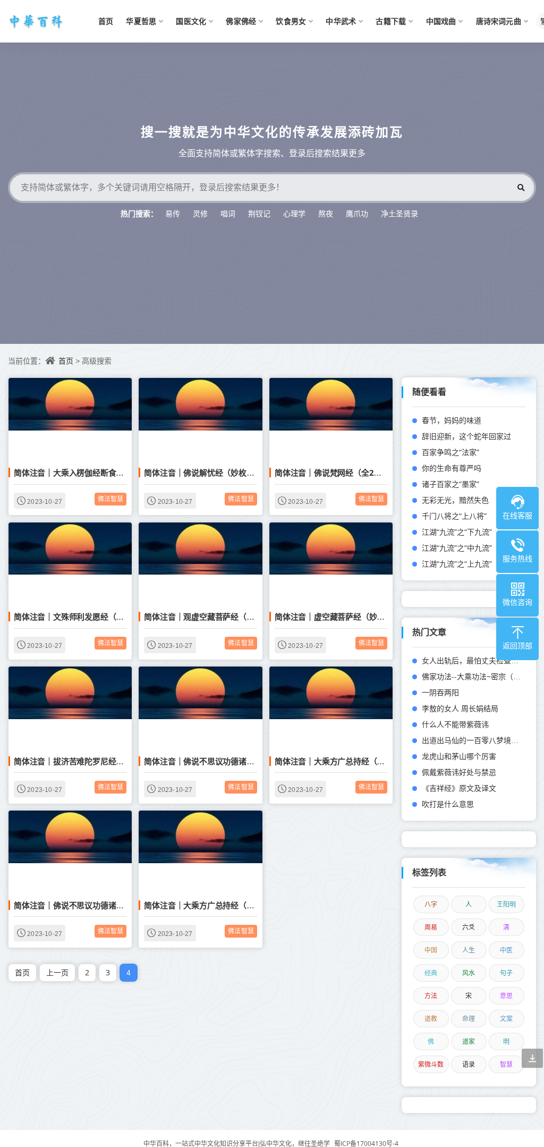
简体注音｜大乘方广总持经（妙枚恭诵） (345, 761)
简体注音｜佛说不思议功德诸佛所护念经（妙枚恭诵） (238, 761)
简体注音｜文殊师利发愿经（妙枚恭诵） (84, 616)
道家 (468, 1041)
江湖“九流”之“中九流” (457, 548)
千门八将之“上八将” (454, 516)
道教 (430, 1018)
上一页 (57, 972)
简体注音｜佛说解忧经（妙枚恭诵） (207, 472)
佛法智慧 (111, 498)
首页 (65, 361)
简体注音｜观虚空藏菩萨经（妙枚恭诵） (214, 616)
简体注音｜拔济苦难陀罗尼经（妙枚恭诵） (88, 761)
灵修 (200, 213)
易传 (172, 213)
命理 (468, 1018)
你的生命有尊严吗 (451, 468)
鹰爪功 (357, 213)
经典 (430, 972)
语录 (468, 1064)
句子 (506, 972)
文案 (506, 1018)
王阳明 (506, 904)
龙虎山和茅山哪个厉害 (459, 756)
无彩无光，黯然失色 (455, 500)
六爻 (468, 927)
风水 (468, 972)
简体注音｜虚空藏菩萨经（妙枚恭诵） (342, 616)
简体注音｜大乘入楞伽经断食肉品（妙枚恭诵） (96, 472)
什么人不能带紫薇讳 (455, 724)
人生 (468, 950)
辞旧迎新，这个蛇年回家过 (466, 436)
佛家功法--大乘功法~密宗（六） (475, 676)
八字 (430, 904)
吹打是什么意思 (448, 804)
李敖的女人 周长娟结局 (460, 708)
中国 (430, 950)
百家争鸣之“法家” (450, 452)
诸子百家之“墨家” (450, 484)
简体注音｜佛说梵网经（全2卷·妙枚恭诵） (349, 472)
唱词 (227, 213)
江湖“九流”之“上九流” (457, 564)
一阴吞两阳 (440, 692)
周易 (430, 927)
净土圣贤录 (399, 213)
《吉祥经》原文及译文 (459, 788)
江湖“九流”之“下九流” (457, 532)
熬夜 (325, 213)
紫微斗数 (431, 1064)
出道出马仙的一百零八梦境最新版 (477, 740)
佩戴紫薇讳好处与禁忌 (459, 772)
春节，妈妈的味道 (451, 420)
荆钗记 (259, 213)
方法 (430, 995)
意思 (506, 995)
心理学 (294, 213)
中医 (506, 950)
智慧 (506, 1064)
